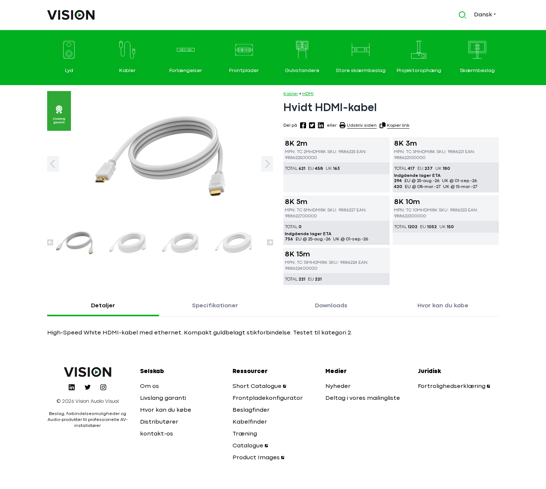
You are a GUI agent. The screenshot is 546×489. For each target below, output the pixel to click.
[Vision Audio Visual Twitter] (88, 387)
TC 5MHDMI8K (311, 210)
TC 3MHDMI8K (420, 152)
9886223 (458, 210)
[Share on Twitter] (312, 125)
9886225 (346, 152)
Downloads (331, 305)
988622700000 (301, 216)
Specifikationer (215, 305)
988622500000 (301, 158)
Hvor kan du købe (442, 305)
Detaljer (103, 305)
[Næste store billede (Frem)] (267, 164)
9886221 (456, 152)
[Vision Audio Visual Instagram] (103, 387)
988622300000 (410, 216)
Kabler (290, 94)
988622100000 (409, 158)
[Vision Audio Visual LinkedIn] (72, 387)
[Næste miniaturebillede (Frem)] (270, 242)
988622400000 (301, 269)
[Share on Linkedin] (321, 125)
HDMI (307, 94)
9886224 (348, 263)
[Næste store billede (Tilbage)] (53, 164)
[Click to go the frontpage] (71, 15)
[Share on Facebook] (303, 125)
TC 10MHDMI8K (422, 210)
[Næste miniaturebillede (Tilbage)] (50, 242)
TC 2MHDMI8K (311, 152)
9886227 (346, 210)
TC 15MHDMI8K (312, 263)
